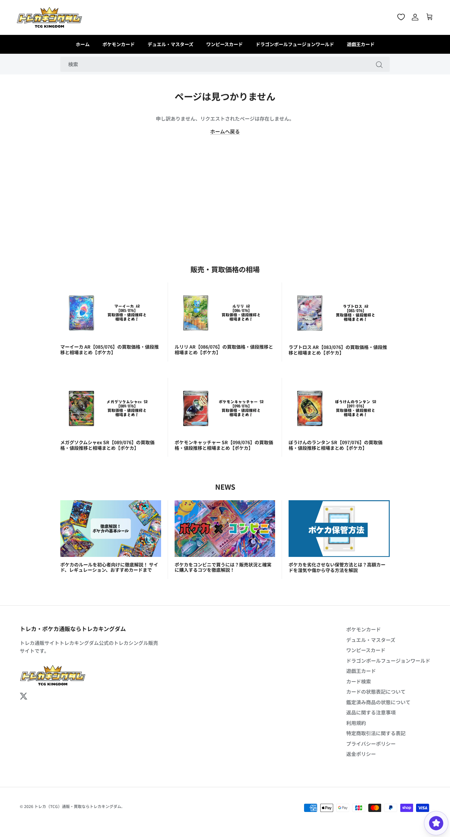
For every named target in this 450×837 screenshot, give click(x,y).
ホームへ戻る (225, 131)
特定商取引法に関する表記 (376, 733)
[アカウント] (415, 17)
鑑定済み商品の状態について (378, 702)
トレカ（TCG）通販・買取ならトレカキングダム (77, 806)
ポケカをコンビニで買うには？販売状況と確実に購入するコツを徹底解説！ (223, 567)
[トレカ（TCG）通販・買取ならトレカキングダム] (49, 17)
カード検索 (358, 681)
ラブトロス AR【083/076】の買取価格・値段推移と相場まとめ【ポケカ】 (338, 350)
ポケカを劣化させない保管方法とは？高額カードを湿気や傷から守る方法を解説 (337, 567)
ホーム (83, 44)
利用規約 (356, 722)
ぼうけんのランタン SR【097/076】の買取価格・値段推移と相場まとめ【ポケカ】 (335, 445)
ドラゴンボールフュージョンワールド (295, 44)
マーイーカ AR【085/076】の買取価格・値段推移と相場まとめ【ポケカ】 (109, 349)
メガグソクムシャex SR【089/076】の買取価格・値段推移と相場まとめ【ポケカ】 (107, 445)
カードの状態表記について (376, 691)
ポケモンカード (118, 44)
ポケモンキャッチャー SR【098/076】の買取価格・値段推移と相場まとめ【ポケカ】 (224, 445)
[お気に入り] (401, 17)
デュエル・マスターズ (170, 44)
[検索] (379, 64)
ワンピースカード (224, 44)
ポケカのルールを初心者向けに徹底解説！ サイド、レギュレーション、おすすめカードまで (109, 567)
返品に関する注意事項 (371, 712)
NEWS (225, 486)
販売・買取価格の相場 (225, 269)
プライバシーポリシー (371, 743)
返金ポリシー (361, 753)
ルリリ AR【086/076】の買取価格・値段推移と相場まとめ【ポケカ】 (224, 349)
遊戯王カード (361, 44)
